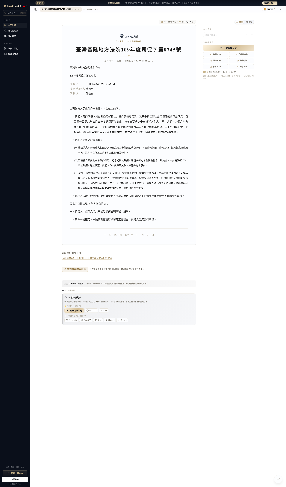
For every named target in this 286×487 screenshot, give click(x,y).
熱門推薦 (39, 3)
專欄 (12, 467)
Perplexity (73, 320)
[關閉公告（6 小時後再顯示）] (280, 3)
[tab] (239, 22)
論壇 (7, 467)
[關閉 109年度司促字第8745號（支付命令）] (78, 9)
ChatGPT (93, 310)
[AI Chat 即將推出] (278, 479)
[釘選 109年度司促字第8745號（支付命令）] (75, 9)
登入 (19, 484)
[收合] (36, 9)
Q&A (22, 467)
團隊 (17, 467)
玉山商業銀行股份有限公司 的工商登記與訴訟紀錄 (87, 258)
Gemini (124, 320)
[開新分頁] (84, 9)
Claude (111, 320)
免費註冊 (15, 479)
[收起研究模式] (280, 9)
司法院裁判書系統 (75, 269)
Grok (105, 310)
